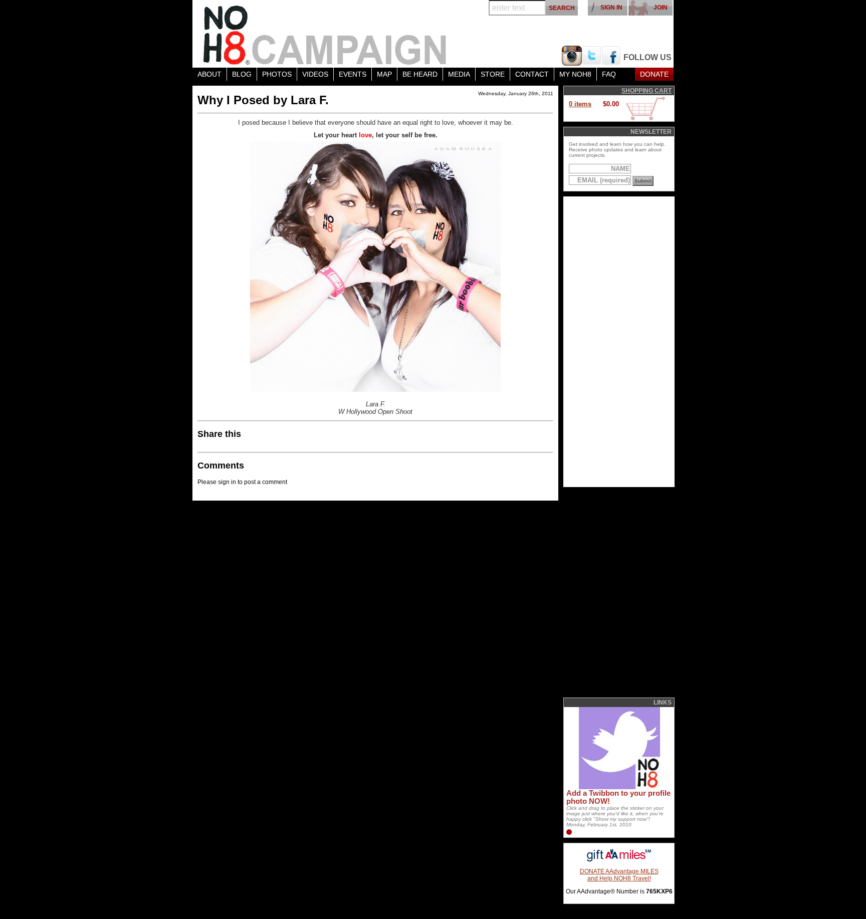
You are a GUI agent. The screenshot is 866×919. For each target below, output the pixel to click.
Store (493, 74)
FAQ (609, 74)
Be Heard (420, 74)
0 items (580, 104)
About (209, 74)
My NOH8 (575, 74)
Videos (315, 74)
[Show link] (618, 787)
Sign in (611, 7)
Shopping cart (646, 90)
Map (384, 74)
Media (459, 74)
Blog (242, 74)
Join (661, 7)
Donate (654, 74)
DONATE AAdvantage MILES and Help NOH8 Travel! (619, 875)
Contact (532, 74)
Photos (277, 74)
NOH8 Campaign (325, 34)
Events (352, 74)
